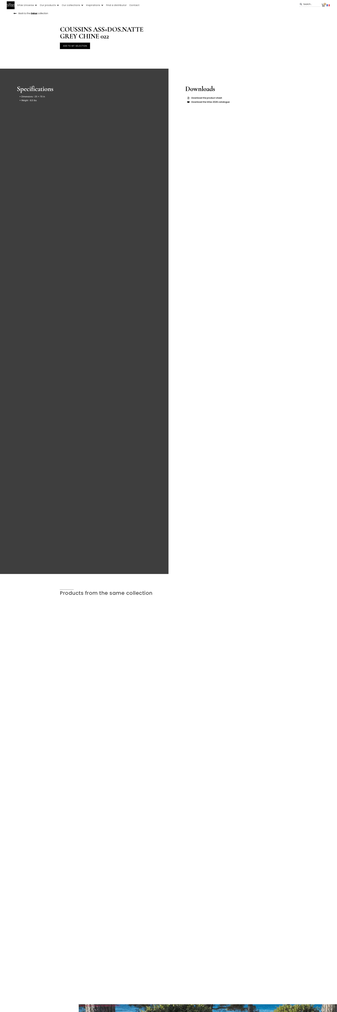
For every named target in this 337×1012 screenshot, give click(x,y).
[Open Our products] (58, 5)
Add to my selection (75, 46)
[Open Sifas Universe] (36, 5)
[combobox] (309, 4)
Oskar (34, 13)
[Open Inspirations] (102, 5)
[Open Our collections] (82, 5)
